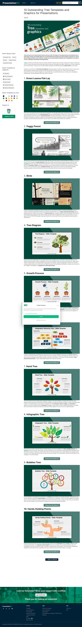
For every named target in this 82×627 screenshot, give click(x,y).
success (26, 450)
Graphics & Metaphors (31, 613)
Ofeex (11, 624)
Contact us (68, 608)
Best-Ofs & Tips (29, 619)
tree (26, 62)
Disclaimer (44, 615)
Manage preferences (41, 320)
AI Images (28, 618)
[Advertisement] (10, 27)
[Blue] (14, 96)
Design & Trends (12, 60)
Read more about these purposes (31, 313)
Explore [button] (23, 2)
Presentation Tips (7, 57)
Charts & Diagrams (30, 610)
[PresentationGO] (11, 3)
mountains (26, 163)
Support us (60, 2)
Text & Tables (29, 611)
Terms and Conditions (46, 608)
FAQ (67, 610)
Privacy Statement (46, 610)
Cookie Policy (45, 611)
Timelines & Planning (30, 615)
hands (67, 543)
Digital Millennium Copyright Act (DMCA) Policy (52, 613)
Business (5, 60)
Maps (27, 616)
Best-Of (26, 17)
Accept (41, 316)
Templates (28, 608)
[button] (58, 305)
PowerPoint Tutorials (7, 63)
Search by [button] (32, 2)
